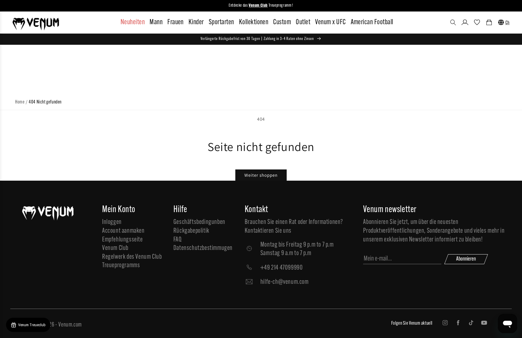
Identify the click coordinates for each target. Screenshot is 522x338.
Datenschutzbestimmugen (203, 248)
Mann (156, 22)
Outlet (303, 22)
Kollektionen (254, 22)
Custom (282, 22)
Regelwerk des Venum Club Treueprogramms (132, 261)
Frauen (175, 22)
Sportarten (221, 22)
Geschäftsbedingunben (199, 222)
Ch (507, 23)
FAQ (177, 239)
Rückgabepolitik (191, 231)
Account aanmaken (123, 231)
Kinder (196, 22)
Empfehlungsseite (122, 239)
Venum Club (115, 248)
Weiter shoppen (261, 175)
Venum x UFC (330, 22)
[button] (453, 22)
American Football (372, 22)
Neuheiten (133, 22)
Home (19, 102)
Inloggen (112, 222)
